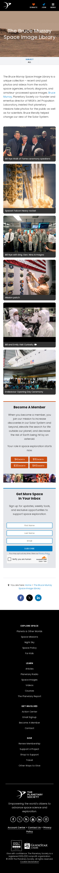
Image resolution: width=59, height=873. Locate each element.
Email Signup (30, 717)
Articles (29, 668)
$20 (19, 465)
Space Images (29, 679)
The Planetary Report (29, 696)
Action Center (29, 711)
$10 (38, 459)
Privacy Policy (44, 553)
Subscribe (29, 548)
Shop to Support (29, 754)
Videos (29, 685)
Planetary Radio (29, 674)
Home (28, 585)
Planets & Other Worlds (29, 631)
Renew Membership (29, 743)
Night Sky (30, 642)
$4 (20, 459)
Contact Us (34, 827)
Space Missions (29, 636)
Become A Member (29, 722)
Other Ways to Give (29, 765)
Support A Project (29, 749)
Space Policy (29, 647)
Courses (29, 690)
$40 (38, 465)
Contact (29, 728)
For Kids (29, 653)
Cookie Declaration (29, 861)
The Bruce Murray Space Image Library (35, 587)
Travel (29, 760)
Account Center (16, 827)
